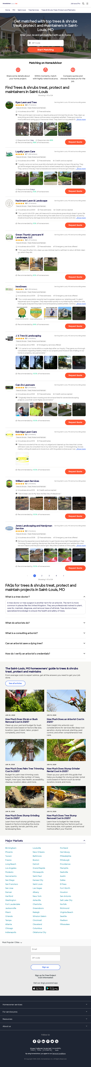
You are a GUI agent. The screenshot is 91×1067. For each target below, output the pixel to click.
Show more (81, 120)
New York (37, 896)
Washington (10, 900)
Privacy (32, 1049)
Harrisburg (65, 852)
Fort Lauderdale (12, 904)
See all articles (15, 683)
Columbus (37, 928)
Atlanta (8, 924)
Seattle (63, 916)
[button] (22, 129)
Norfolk (63, 904)
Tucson (8, 856)
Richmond (64, 908)
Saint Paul (37, 876)
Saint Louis (37, 884)
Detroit (36, 864)
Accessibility (56, 1049)
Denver (8, 892)
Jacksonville (10, 908)
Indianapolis (10, 932)
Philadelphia (65, 856)
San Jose (9, 888)
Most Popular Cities (10, 942)
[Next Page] (63, 575)
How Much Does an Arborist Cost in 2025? (65, 720)
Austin (63, 876)
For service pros (10, 1012)
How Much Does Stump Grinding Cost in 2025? (22, 817)
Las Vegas (37, 888)
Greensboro (38, 908)
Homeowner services (12, 1004)
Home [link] (7, 10)
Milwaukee (65, 924)
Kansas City (38, 880)
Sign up (45, 967)
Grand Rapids (39, 868)
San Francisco (11, 884)
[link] (45, 105)
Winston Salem (39, 916)
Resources (7, 1019)
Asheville (37, 900)
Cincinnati (37, 920)
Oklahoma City (39, 932)
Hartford (9, 896)
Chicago (9, 928)
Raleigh (36, 912)
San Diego (10, 880)
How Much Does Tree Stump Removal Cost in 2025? (62, 817)
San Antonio (65, 896)
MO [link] (14, 10)
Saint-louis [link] (22, 10)
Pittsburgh (64, 860)
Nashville (64, 872)
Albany (36, 892)
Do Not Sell (47, 1049)
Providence (65, 864)
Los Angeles (10, 868)
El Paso (63, 884)
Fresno (8, 860)
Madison (64, 920)
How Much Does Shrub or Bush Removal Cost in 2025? (21, 720)
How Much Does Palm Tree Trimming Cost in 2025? (24, 770)
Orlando (9, 916)
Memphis (64, 868)
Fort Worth (65, 888)
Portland (64, 848)
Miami (8, 912)
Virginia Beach (66, 912)
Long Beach (10, 864)
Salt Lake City (66, 900)
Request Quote (75, 142)
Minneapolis (38, 872)
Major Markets (14, 840)
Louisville (37, 848)
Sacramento (11, 876)
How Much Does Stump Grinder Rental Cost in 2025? (63, 770)
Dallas (62, 880)
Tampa (8, 920)
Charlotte (37, 904)
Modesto (9, 872)
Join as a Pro (75, 4)
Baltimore (37, 856)
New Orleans (39, 852)
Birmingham (10, 848)
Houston (64, 892)
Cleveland (37, 924)
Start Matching (45, 49)
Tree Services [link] (33, 10)
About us (7, 1026)
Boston (36, 860)
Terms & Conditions (59, 1054)
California (39, 1049)
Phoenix (9, 852)
